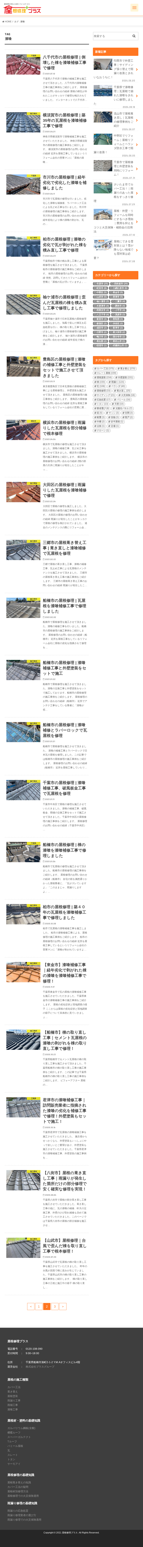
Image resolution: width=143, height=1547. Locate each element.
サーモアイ (13, 1463)
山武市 (102, 297)
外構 (101, 421)
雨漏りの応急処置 (17, 1510)
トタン (102, 404)
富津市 (118, 327)
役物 (115, 417)
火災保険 (128, 395)
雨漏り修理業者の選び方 (21, 1515)
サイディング (106, 395)
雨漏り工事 (13, 1400)
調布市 (120, 306)
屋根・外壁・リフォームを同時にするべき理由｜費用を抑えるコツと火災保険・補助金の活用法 (114, 222)
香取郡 (118, 319)
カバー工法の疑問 (17, 1486)
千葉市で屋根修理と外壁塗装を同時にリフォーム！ (124, 170)
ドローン (103, 430)
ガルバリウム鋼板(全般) (21, 1428)
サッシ (114, 413)
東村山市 (119, 341)
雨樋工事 (12, 1404)
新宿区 (102, 323)
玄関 (129, 413)
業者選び (103, 408)
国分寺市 (119, 336)
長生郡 (102, 341)
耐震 (101, 417)
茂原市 (120, 314)
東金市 (118, 292)
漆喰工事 (12, 1409)
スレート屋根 (106, 373)
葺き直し (123, 390)
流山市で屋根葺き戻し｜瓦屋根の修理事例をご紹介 (124, 121)
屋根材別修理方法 (17, 1491)
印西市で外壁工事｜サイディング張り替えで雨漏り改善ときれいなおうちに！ (114, 70)
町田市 (102, 288)
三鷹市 (120, 301)
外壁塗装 (125, 377)
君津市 (118, 297)
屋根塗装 (104, 377)
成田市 (102, 327)
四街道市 (121, 283)
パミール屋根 (15, 1445)
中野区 (102, 292)
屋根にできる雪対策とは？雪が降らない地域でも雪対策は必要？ (114, 251)
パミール (123, 399)
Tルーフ (12, 1441)
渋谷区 (118, 323)
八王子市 (103, 314)
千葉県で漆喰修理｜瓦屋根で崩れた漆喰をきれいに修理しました (114, 97)
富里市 (102, 319)
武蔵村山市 (120, 345)
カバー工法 (105, 368)
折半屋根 (117, 421)
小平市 (120, 310)
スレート (12, 1454)
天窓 (119, 404)
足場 (115, 426)
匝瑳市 (102, 345)
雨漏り (117, 382)
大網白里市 (120, 288)
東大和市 (119, 332)
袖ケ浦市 (103, 301)
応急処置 (103, 399)
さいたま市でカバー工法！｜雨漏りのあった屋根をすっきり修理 (114, 194)
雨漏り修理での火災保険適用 (24, 1519)
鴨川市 (102, 336)
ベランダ (118, 386)
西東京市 (103, 310)
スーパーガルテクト (19, 1437)
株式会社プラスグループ (40, 1366)
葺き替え (127, 368)
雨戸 (129, 417)
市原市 (102, 283)
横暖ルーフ (13, 1432)
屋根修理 (103, 390)
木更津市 (103, 306)
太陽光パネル (123, 408)
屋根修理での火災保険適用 (23, 1495)
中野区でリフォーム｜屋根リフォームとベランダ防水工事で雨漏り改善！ (114, 145)
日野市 (102, 332)
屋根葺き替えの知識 (19, 1482)
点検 (101, 426)
